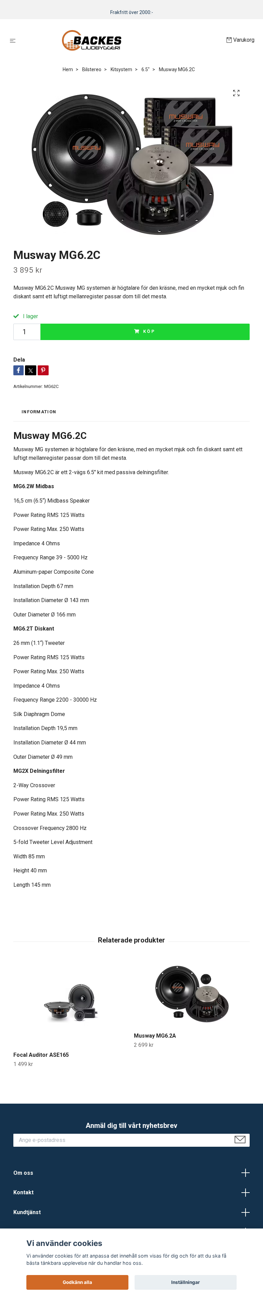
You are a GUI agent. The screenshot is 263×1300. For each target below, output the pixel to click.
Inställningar (185, 1282)
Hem (68, 69)
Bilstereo (91, 69)
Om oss (23, 1173)
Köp (149, 331)
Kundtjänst (27, 1212)
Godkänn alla (77, 1282)
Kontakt (23, 1192)
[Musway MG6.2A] (191, 994)
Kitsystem (121, 69)
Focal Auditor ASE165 (41, 1055)
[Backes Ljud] (122, 40)
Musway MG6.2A (155, 1035)
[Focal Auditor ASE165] (71, 1003)
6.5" (145, 69)
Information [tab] (39, 411)
